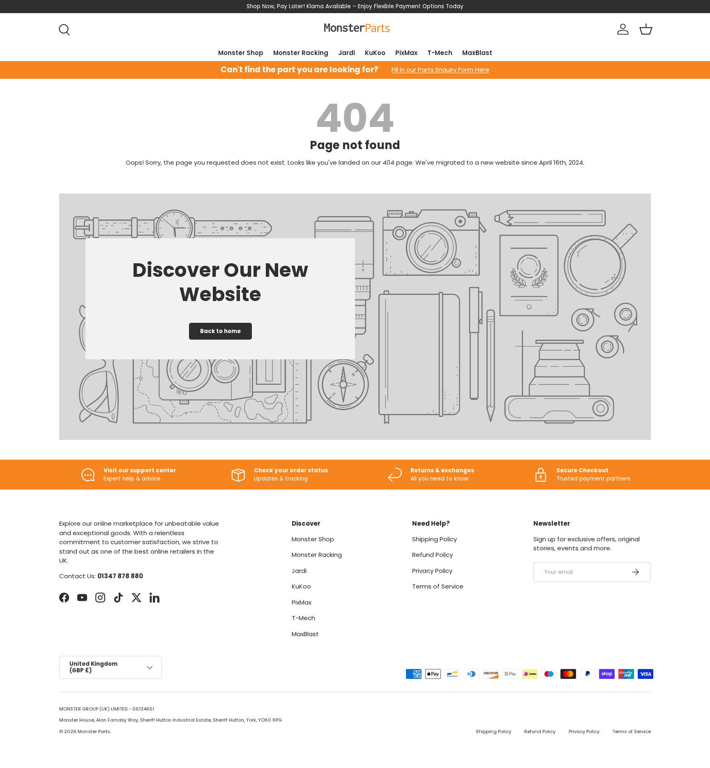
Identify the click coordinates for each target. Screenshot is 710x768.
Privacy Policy (432, 570)
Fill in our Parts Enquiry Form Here (440, 69)
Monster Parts (94, 731)
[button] (646, 29)
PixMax (406, 52)
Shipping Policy (434, 539)
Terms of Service (437, 586)
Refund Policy (432, 554)
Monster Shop (240, 52)
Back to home (220, 331)
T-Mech (439, 52)
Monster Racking (300, 52)
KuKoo (375, 52)
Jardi (346, 52)
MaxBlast (477, 52)
